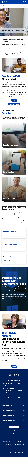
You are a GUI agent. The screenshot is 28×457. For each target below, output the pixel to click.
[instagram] (14, 397)
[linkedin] (9, 397)
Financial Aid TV (9, 199)
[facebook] (16, 397)
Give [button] (14, 433)
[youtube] (19, 397)
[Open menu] (25, 1)
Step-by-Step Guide (10, 145)
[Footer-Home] (14, 375)
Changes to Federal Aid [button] (14, 104)
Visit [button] (14, 430)
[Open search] (23, 2)
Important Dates (9, 172)
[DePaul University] (7, 2)
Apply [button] (14, 427)
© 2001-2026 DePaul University (14, 452)
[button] (14, 100)
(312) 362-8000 (9, 388)
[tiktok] (11, 397)
